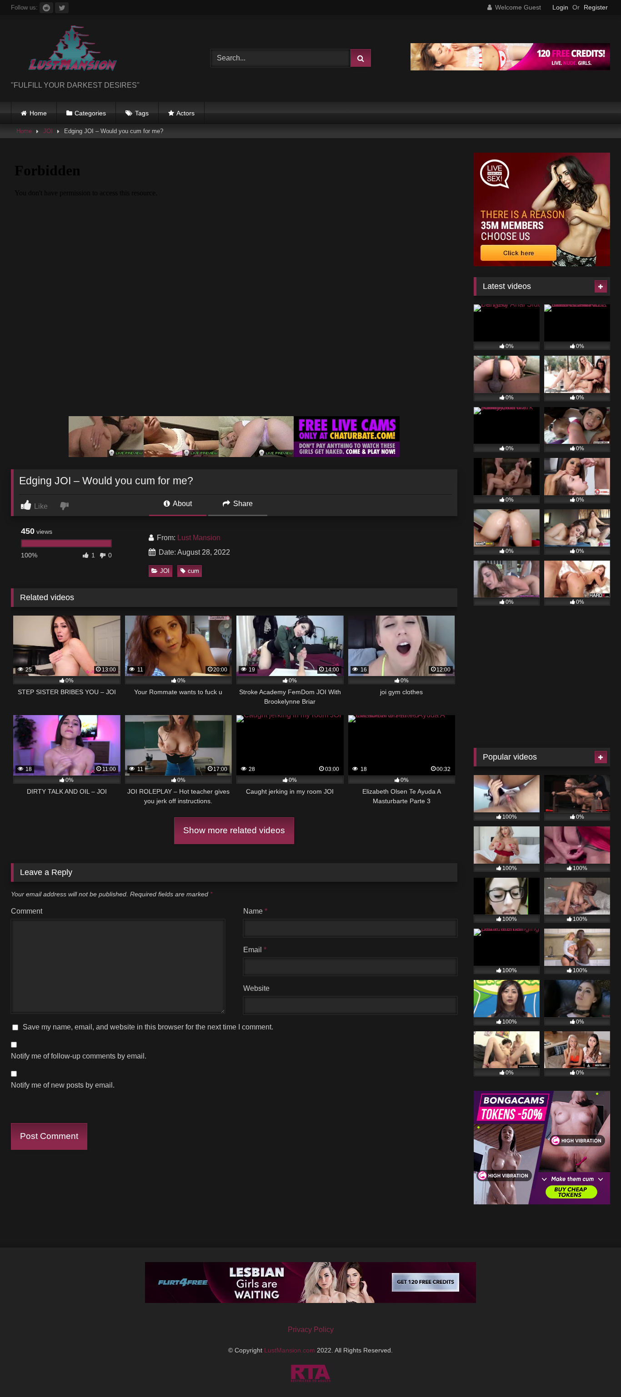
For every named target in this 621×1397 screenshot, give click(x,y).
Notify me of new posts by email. (63, 1085)
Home (38, 113)
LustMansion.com (290, 1350)
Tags (142, 113)
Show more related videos (234, 830)
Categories (90, 113)
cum (193, 570)
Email (254, 950)
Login (560, 7)
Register (596, 7)
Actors (185, 113)
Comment (26, 911)
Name (255, 911)
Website (256, 988)
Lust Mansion (198, 538)
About (181, 503)
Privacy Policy (311, 1329)
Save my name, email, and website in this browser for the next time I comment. (148, 1027)
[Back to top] (593, 1370)
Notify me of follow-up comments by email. (78, 1056)
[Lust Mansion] (65, 51)
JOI (48, 131)
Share (242, 503)
